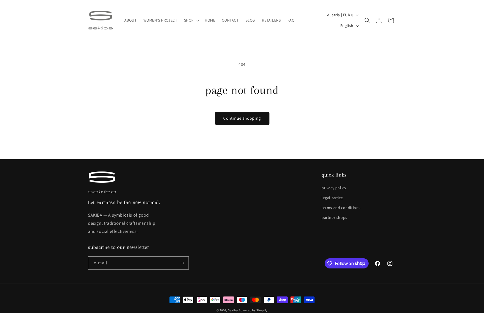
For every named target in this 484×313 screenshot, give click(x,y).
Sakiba (233, 310)
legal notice (332, 197)
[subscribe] (182, 263)
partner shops (334, 217)
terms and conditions (341, 207)
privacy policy (334, 187)
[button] (191, 20)
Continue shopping (242, 118)
